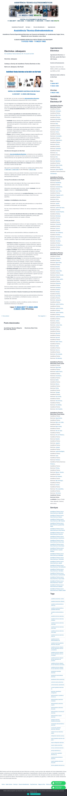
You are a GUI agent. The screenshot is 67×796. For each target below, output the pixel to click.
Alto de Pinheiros (60, 434)
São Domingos (59, 480)
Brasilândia (58, 182)
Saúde (57, 345)
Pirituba (57, 468)
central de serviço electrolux (57, 682)
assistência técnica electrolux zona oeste (57, 631)
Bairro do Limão (60, 422)
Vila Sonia (58, 493)
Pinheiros (52, 464)
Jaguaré (58, 443)
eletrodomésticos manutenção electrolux (57, 712)
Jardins (57, 320)
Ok (28, 794)
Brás (57, 123)
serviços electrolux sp (55, 750)
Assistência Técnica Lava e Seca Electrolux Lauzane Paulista (57, 550)
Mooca (57, 384)
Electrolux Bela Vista (31, 328)
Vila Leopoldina (59, 489)
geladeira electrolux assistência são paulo (55, 720)
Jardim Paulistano (60, 316)
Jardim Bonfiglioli (60, 451)
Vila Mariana (59, 358)
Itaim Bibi (58, 295)
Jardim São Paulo (60, 207)
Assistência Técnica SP (18, 27)
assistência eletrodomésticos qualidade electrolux (57, 609)
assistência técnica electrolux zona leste (57, 623)
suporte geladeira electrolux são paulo (57, 762)
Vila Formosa (59, 400)
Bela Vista (58, 115)
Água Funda (58, 262)
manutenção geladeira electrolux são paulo (56, 728)
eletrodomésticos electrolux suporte (57, 704)
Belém (57, 380)
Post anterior (5, 315)
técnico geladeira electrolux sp (57, 765)
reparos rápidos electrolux (56, 745)
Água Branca (59, 418)
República (58, 161)
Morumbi (58, 333)
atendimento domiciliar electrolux (56, 672)
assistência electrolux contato (57, 598)
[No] (65, 792)
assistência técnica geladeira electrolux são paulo (57, 643)
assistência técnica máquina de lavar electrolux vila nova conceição (57, 654)
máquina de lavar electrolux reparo (57, 732)
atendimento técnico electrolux (57, 679)
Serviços (28, 27)
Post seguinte (42, 315)
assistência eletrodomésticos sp (57, 613)
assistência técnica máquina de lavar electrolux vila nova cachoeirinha (57, 648)
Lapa (57, 455)
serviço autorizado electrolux (57, 747)
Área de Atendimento (39, 27)
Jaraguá (58, 447)
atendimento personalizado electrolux (57, 676)
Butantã (57, 439)
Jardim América (59, 304)
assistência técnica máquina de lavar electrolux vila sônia (57, 668)
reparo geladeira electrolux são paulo (57, 739)
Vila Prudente (59, 409)
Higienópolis (59, 140)
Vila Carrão (58, 396)
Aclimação (58, 111)
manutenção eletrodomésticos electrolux (57, 724)
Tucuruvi (58, 228)
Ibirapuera (58, 283)
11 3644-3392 (15, 169)
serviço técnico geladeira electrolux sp (56, 754)
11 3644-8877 (7, 169)
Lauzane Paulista (60, 211)
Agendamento (51, 27)
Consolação (59, 136)
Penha (57, 388)
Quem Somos (9, 784)
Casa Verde (58, 191)
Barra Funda (59, 426)
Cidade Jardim (59, 279)
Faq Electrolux (33, 784)
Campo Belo (59, 270)
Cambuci (58, 127)
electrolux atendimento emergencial (56, 692)
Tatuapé (58, 392)
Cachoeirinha (59, 186)
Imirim (57, 199)
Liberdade (58, 148)
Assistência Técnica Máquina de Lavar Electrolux (13, 328)
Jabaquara (58, 300)
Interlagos (58, 287)
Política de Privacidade (35, 794)
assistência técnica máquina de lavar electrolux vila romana (57, 664)
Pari (57, 156)
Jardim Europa (59, 308)
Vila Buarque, (53, 173)
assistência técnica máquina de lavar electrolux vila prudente (57, 659)
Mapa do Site (41, 784)
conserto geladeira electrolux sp (57, 688)
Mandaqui (58, 216)
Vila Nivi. (58, 249)
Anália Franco (59, 371)
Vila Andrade (59, 354)
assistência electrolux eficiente (57, 601)
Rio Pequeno (59, 476)
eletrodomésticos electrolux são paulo (57, 708)
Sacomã (58, 337)
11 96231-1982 (40, 41)
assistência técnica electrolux (57, 616)
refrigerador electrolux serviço (57, 735)
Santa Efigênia (59, 169)
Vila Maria (58, 241)
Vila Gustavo (59, 236)
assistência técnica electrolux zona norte (57, 627)
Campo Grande (59, 275)
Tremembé (58, 224)
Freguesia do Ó (59, 195)
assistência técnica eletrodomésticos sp (55, 639)
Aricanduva (58, 375)
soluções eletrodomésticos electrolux (56, 758)
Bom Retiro (58, 119)
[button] (30, 27)
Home (3, 784)
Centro (57, 132)
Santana (58, 220)
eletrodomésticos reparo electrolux (56, 716)
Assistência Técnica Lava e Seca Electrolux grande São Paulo (57, 525)
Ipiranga (58, 291)
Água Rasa (58, 367)
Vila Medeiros (59, 245)
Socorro (58, 350)
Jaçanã (57, 203)
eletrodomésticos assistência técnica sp (57, 696)
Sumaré (57, 484)
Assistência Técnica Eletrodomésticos (33, 30)
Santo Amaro (59, 341)
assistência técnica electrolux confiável (57, 619)
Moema (57, 329)
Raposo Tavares (60, 472)
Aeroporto (58, 258)
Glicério (57, 144)
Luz (56, 152)
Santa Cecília (59, 165)
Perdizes (58, 459)
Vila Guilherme (59, 232)
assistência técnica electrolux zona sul (57, 635)
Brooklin (58, 266)
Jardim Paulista (59, 312)
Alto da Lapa (59, 430)
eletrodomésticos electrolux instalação (57, 700)
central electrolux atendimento (57, 684)
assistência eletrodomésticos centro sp (57, 605)
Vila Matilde (58, 404)
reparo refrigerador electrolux (57, 742)
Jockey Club (59, 325)
